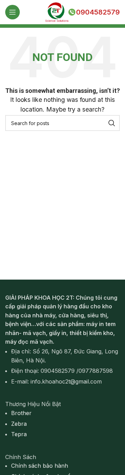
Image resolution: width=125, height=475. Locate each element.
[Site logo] (56, 11)
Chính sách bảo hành (39, 465)
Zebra (19, 423)
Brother (21, 413)
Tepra (19, 434)
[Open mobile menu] (12, 12)
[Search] (112, 123)
